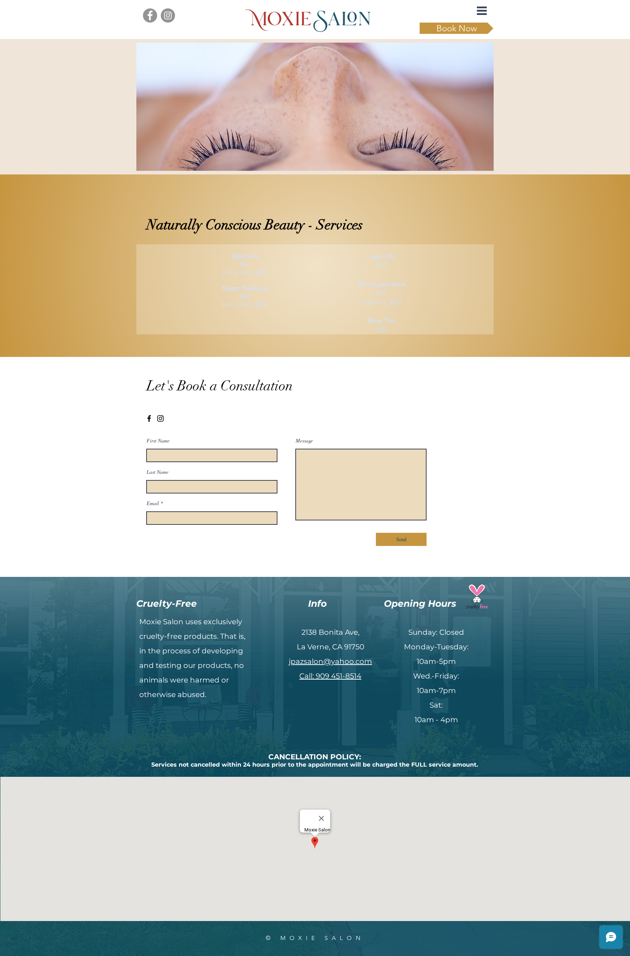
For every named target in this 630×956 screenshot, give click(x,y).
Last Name (157, 472)
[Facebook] (150, 15)
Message (304, 440)
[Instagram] (168, 15)
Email (153, 503)
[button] (482, 11)
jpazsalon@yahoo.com (330, 661)
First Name (158, 440)
